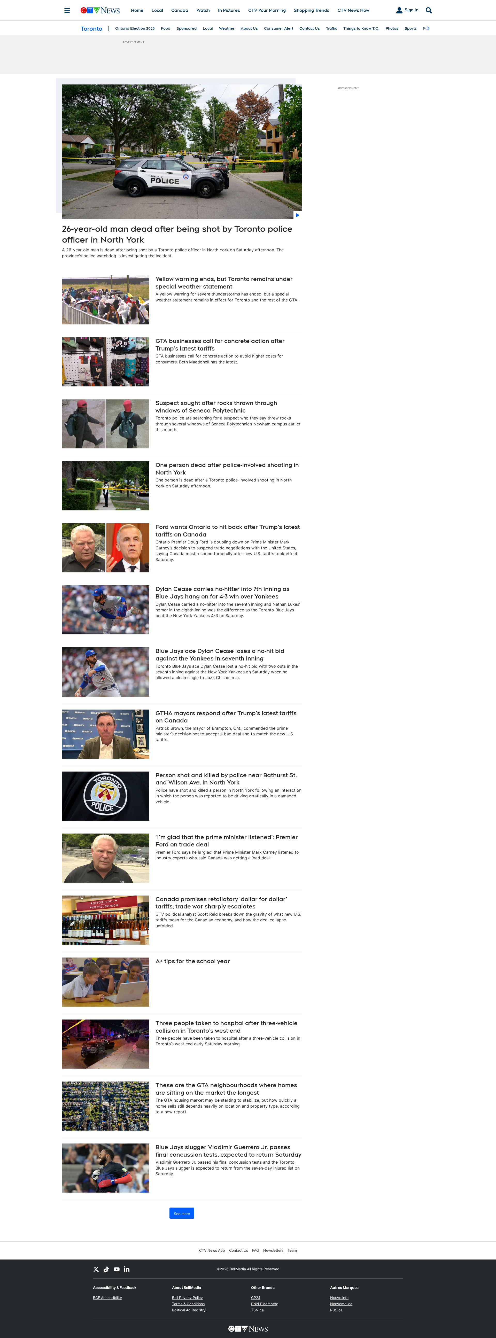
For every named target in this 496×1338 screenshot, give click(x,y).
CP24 (255, 1297)
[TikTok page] (106, 1269)
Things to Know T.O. (361, 28)
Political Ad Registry (189, 1310)
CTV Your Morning (267, 10)
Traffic (331, 28)
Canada (179, 10)
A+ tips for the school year (193, 961)
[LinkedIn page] (127, 1269)
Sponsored (186, 28)
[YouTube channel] (117, 1269)
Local (157, 10)
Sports (411, 28)
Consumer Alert (278, 28)
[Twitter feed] (96, 1269)
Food (165, 28)
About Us (249, 28)
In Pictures (229, 10)
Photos (392, 28)
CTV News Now (353, 10)
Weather (227, 28)
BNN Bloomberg (264, 1304)
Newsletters (273, 1250)
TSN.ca (257, 1310)
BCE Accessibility (107, 1297)
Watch (203, 10)
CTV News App (212, 1250)
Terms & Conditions (188, 1304)
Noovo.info (339, 1297)
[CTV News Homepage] (100, 10)
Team (292, 1250)
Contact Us (309, 28)
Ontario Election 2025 (135, 28)
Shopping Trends (311, 10)
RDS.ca (336, 1310)
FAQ (255, 1250)
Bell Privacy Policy (187, 1297)
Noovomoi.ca (341, 1304)
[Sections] (67, 10)
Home (137, 10)
